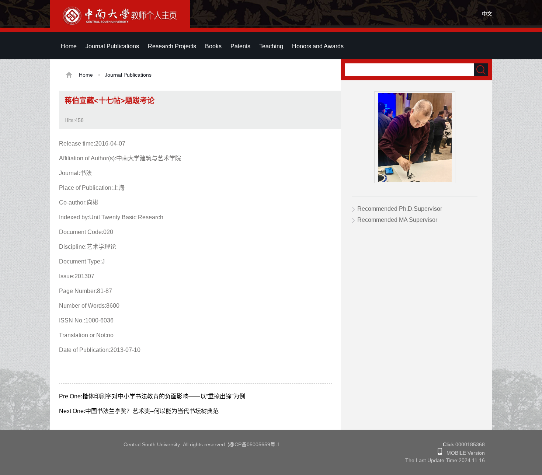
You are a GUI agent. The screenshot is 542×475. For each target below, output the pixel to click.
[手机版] (440, 453)
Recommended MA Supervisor (397, 220)
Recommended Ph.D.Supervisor (399, 209)
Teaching (271, 46)
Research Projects (172, 46)
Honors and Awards (318, 46)
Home (69, 46)
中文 (487, 14)
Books (213, 46)
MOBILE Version (463, 453)
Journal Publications (112, 46)
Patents (240, 46)
